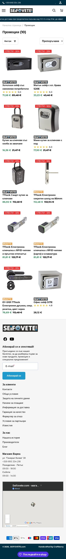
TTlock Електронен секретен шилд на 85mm (48, 197)
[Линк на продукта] (17, 72)
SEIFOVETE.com (18, 547)
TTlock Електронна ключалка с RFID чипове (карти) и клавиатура (48, 250)
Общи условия (10, 393)
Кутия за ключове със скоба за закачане (14, 142)
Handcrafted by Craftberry (51, 547)
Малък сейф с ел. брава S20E (47, 87)
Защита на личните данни (16, 398)
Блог (4, 446)
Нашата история (11, 437)
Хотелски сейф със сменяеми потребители (15, 87)
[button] (61, 10)
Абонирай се (14, 375)
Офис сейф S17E (43, 302)
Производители (10, 442)
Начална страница (11, 25)
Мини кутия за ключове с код (48, 142)
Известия (7, 425)
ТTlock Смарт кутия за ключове (15, 197)
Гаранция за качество (13, 411)
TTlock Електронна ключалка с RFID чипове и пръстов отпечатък (16, 250)
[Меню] (3, 10)
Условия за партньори (14, 421)
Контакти (7, 389)
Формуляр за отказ (12, 416)
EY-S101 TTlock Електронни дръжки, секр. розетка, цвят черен (17, 306)
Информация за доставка (15, 407)
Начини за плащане (12, 402)
